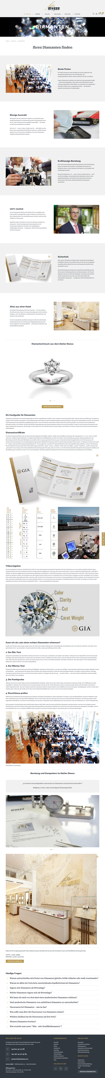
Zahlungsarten (82, 1046)
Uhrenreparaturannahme (61, 1058)
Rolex (47, 14)
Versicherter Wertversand (85, 1048)
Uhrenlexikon (57, 1054)
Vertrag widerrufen (88, 1071)
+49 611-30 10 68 (18, 1049)
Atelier (67, 14)
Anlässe (57, 14)
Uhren (37, 14)
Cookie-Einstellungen (84, 1066)
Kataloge (56, 1050)
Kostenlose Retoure (83, 1050)
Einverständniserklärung (85, 1064)
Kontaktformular (15, 961)
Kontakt (56, 1042)
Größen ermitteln (59, 1056)
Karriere (56, 1044)
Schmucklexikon (58, 1052)
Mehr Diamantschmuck (52, 406)
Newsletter (57, 1048)
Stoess (77, 14)
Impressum (81, 1060)
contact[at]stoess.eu (19, 1059)
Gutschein (81, 1042)
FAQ (55, 1060)
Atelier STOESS (52, 6)
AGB (79, 1068)
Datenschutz (81, 1062)
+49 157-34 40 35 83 (19, 1054)
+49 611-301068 (15, 955)
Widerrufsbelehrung (83, 1052)
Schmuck (27, 14)
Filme (55, 1046)
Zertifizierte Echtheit (84, 1044)
